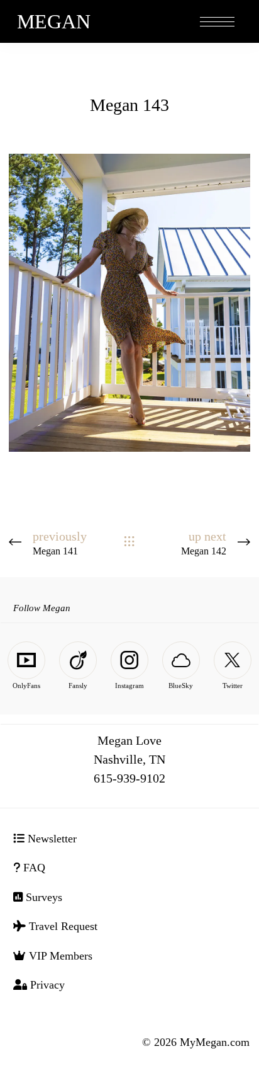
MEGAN (54, 21)
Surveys (42, 897)
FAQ (32, 867)
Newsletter (51, 838)
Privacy (46, 984)
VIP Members (59, 956)
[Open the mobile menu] (217, 22)
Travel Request (61, 926)
